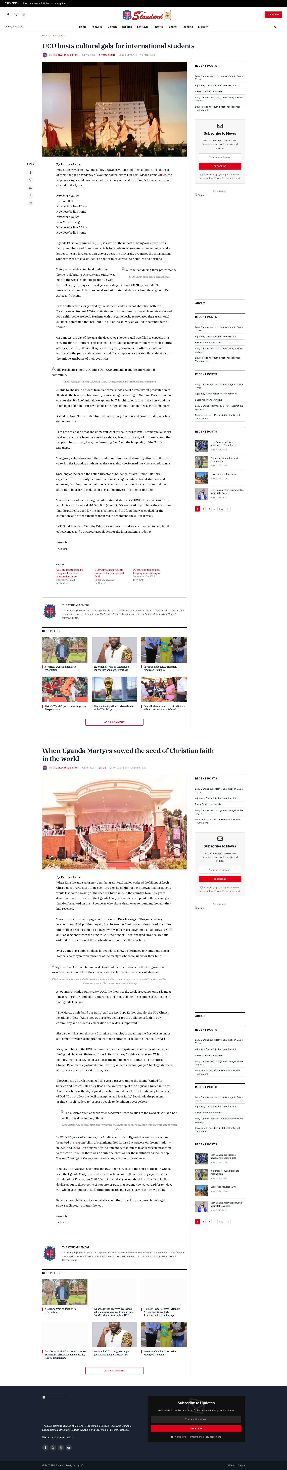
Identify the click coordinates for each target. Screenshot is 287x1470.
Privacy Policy (221, 178)
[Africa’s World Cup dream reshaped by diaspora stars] (65, 689)
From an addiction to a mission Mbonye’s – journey (160, 668)
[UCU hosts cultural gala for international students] (114, 109)
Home (82, 26)
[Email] (30, 203)
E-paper (203, 26)
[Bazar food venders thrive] (201, 478)
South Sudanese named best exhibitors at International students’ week (164, 708)
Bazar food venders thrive (208, 91)
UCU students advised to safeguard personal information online (70, 573)
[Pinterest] (30, 195)
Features (97, 26)
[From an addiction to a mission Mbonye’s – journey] (164, 650)
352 (221, 509)
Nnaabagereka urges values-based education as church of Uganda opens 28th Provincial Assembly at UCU (114, 1312)
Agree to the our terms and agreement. (197, 1437)
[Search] (276, 27)
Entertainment (107, 55)
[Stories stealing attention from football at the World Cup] (114, 689)
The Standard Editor (65, 55)
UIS (81, 1465)
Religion (127, 26)
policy (206, 1437)
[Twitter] (30, 180)
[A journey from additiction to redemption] (65, 650)
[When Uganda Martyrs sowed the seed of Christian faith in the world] (114, 822)
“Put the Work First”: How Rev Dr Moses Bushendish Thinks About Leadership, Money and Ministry (66, 1354)
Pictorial (158, 26)
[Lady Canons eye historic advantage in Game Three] (201, 446)
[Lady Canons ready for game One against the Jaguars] (201, 494)
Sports (173, 26)
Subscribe (273, 14)
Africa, (162, 175)
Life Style (142, 26)
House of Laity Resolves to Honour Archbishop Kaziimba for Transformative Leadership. (162, 1312)
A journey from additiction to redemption (44, 3)
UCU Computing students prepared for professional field (109, 573)
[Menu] (280, 27)
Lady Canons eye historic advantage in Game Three (223, 444)
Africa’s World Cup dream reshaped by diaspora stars (65, 708)
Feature (102, 768)
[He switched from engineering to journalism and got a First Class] (114, 650)
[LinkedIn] (30, 188)
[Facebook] (30, 172)
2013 (76, 1148)
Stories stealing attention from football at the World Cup (114, 708)
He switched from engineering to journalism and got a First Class (111, 668)
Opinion (112, 26)
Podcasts (187, 26)
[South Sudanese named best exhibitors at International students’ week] (164, 689)
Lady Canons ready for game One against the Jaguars (227, 492)
